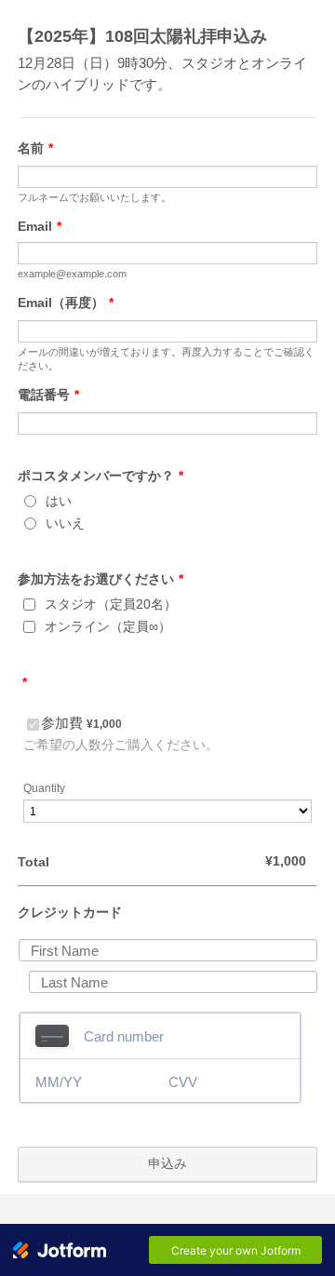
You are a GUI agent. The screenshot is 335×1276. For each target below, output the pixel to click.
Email (39, 226)
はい (59, 500)
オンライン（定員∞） (108, 626)
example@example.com (77, 273)
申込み (167, 1163)
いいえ (65, 523)
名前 (35, 148)
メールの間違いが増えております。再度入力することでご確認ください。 (166, 358)
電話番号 (48, 394)
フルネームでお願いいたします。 (94, 197)
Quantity (44, 788)
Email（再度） (66, 302)
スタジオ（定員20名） (111, 604)
